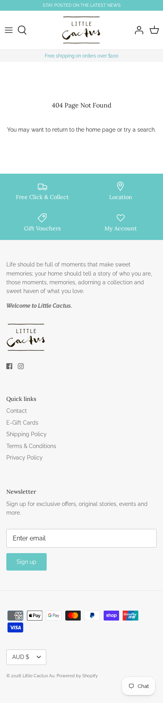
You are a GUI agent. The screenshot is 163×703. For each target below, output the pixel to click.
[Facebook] (9, 366)
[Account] (137, 30)
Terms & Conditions (31, 446)
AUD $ (20, 657)
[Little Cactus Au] (81, 30)
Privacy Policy (24, 457)
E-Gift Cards (22, 423)
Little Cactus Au (39, 675)
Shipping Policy (26, 434)
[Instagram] (21, 366)
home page (101, 129)
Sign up (26, 562)
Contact (16, 411)
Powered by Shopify (77, 675)
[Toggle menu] (8, 30)
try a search (139, 129)
